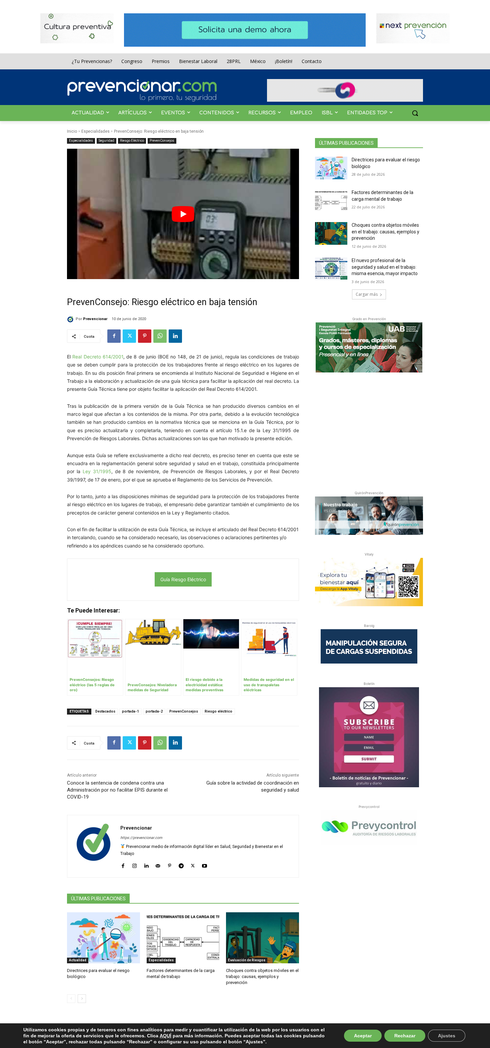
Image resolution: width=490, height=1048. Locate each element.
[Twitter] (129, 336)
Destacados (105, 711)
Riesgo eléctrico (218, 711)
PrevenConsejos (162, 140)
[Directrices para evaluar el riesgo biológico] (103, 937)
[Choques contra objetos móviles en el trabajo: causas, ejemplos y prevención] (262, 937)
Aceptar (363, 1035)
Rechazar (404, 1035)
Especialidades (95, 131)
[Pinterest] (144, 336)
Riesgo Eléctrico (132, 140)
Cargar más (367, 294)
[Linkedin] (175, 336)
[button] (415, 113)
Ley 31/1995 (97, 471)
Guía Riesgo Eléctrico (183, 579)
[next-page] (82, 998)
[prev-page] (71, 998)
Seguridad (106, 140)
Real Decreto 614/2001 (97, 356)
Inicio (72, 131)
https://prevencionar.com (141, 838)
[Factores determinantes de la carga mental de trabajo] (183, 937)
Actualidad (77, 960)
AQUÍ (165, 1035)
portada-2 (154, 711)
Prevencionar (95, 319)
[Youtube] (204, 864)
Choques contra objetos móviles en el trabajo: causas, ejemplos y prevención (262, 976)
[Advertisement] (369, 430)
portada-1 (130, 711)
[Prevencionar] (142, 90)
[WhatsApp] (160, 336)
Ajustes (446, 1035)
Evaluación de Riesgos (246, 960)
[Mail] (157, 864)
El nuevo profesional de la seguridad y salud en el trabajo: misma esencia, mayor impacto (385, 267)
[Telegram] (181, 864)
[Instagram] (134, 864)
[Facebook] (114, 336)
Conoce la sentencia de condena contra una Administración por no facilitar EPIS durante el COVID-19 (117, 790)
